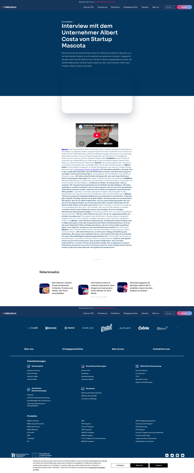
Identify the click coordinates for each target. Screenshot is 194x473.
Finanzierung (102, 7)
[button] (102, 7)
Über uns (155, 7)
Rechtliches (115, 7)
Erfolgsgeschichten (131, 7)
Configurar (120, 465)
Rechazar (139, 465)
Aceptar (159, 465)
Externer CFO (89, 7)
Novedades (67, 22)
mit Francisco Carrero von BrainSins (86, 169)
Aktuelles (145, 7)
